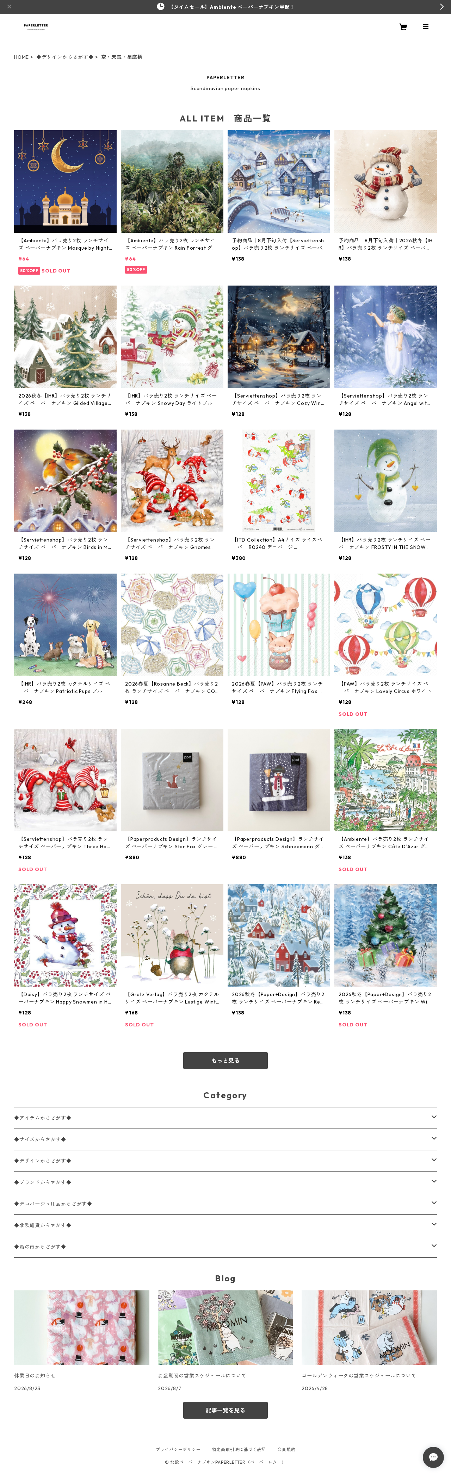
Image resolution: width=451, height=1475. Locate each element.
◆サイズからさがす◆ (40, 1139)
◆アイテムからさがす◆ (43, 1118)
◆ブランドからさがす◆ (43, 1182)
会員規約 (286, 1449)
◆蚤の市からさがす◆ (40, 1247)
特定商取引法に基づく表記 (239, 1449)
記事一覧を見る (225, 1410)
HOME (21, 57)
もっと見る (225, 1060)
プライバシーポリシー (178, 1449)
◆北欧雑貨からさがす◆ (43, 1225)
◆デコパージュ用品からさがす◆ (53, 1204)
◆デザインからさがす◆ (65, 57)
